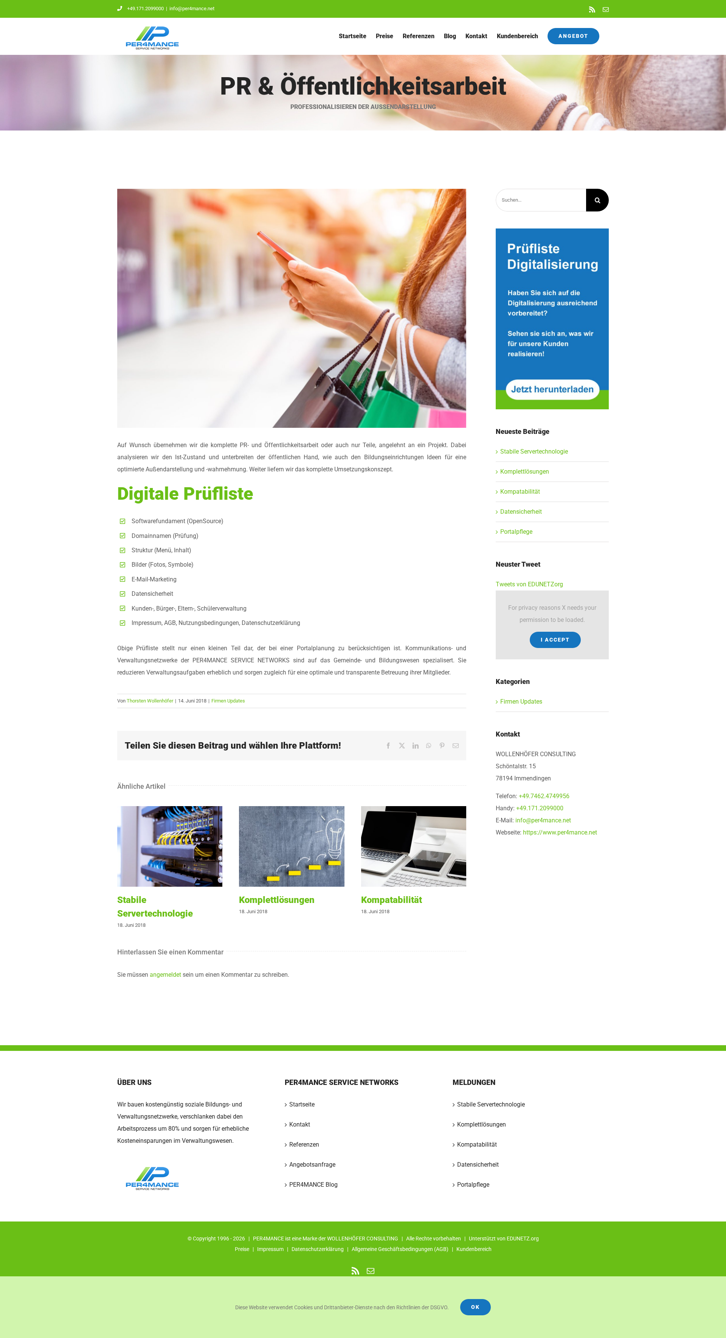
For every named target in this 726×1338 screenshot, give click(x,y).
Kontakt (299, 1124)
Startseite (302, 1104)
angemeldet (165, 974)
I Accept (555, 640)
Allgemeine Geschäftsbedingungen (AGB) (400, 1249)
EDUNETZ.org (523, 1238)
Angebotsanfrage (312, 1164)
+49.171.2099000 (145, 8)
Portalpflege (516, 531)
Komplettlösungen (292, 846)
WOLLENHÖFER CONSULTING (362, 1238)
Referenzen (304, 1144)
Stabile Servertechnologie (170, 846)
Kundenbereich (474, 1249)
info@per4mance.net (191, 8)
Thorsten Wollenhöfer (150, 701)
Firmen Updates (228, 701)
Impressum (270, 1249)
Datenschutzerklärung (318, 1249)
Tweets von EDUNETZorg (529, 584)
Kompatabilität (413, 846)
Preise (242, 1249)
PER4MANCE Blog (313, 1184)
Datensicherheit (521, 511)
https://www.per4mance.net (560, 832)
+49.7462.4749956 (544, 796)
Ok (475, 1307)
